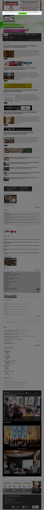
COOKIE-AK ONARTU (22, 13)
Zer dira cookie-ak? (35, 12)
